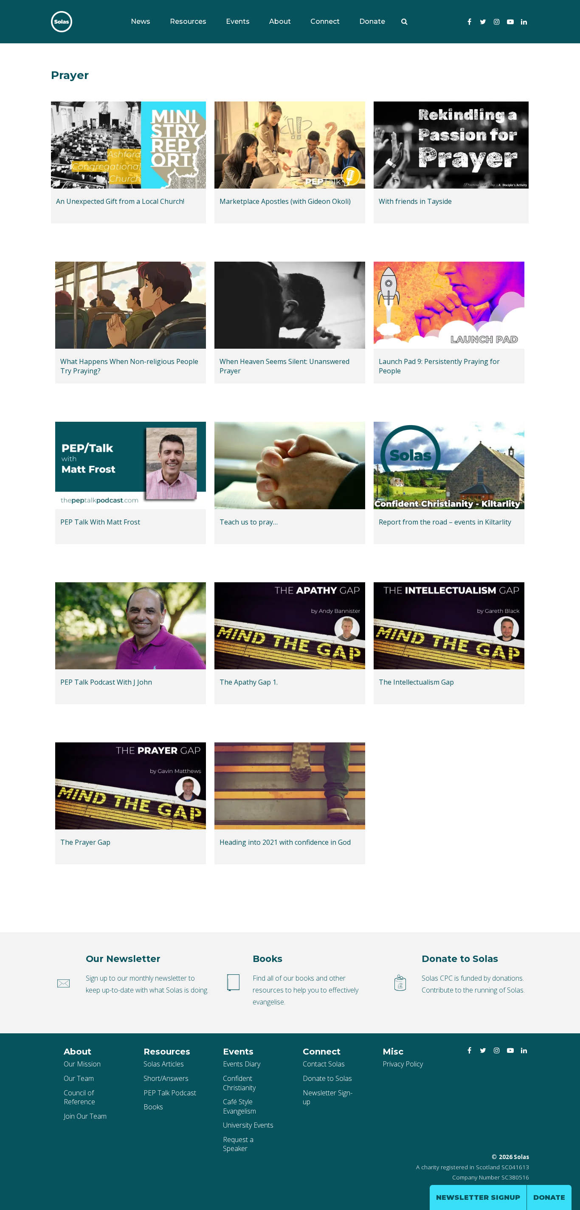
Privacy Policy (403, 1064)
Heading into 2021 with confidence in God (285, 842)
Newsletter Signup (478, 1197)
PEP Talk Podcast (170, 1092)
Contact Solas (324, 1064)
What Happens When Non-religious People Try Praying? (129, 366)
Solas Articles (164, 1064)
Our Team (79, 1078)
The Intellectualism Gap (416, 682)
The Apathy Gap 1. (249, 682)
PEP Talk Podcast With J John (106, 682)
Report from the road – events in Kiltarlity (445, 522)
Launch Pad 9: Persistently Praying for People (439, 366)
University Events (248, 1125)
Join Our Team (85, 1116)
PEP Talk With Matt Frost (100, 522)
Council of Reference (79, 1097)
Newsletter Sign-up (327, 1097)
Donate (372, 21)
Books (153, 1106)
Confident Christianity (239, 1083)
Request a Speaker (238, 1144)
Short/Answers (166, 1078)
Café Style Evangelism (239, 1106)
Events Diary (241, 1064)
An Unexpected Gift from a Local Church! (120, 201)
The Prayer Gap (85, 842)
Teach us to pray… (249, 522)
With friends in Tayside (415, 201)
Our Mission (82, 1064)
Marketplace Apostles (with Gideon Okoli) (285, 201)
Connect (325, 21)
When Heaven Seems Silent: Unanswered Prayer (284, 366)
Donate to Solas (327, 1078)
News (140, 21)
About (280, 21)
